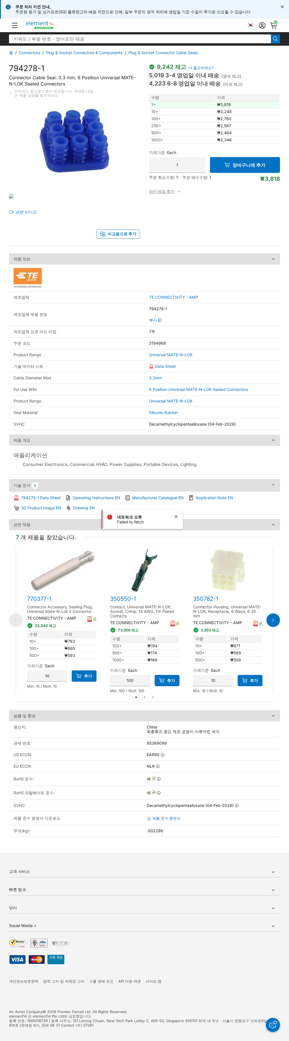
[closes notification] (282, 7)
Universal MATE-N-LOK (170, 355)
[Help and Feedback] (273, 1025)
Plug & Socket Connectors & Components (84, 52)
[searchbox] (140, 38)
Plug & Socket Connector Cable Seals (163, 52)
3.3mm (155, 377)
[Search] (275, 38)
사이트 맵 (153, 981)
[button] (14, 25)
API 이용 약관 (129, 981)
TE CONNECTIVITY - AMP (173, 297)
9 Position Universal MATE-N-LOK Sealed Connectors (198, 389)
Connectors (29, 52)
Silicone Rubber (163, 412)
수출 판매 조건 (101, 981)
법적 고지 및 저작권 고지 (63, 981)
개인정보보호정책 (23, 981)
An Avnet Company (26, 1011)
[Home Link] (50, 25)
